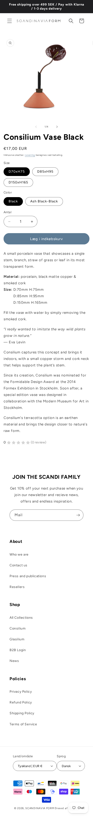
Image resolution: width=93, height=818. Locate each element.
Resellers (17, 587)
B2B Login (18, 650)
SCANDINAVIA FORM (39, 808)
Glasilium (17, 639)
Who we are (19, 554)
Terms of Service (23, 724)
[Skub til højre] (57, 126)
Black (13, 201)
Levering (30, 155)
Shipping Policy (22, 713)
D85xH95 (45, 172)
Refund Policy (21, 702)
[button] (9, 21)
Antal (7, 212)
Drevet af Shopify (67, 808)
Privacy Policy (21, 692)
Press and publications (28, 576)
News (14, 661)
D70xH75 (17, 172)
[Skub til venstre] (36, 126)
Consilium (18, 628)
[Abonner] (78, 515)
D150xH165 (18, 182)
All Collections (21, 618)
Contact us (18, 565)
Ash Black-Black (44, 201)
